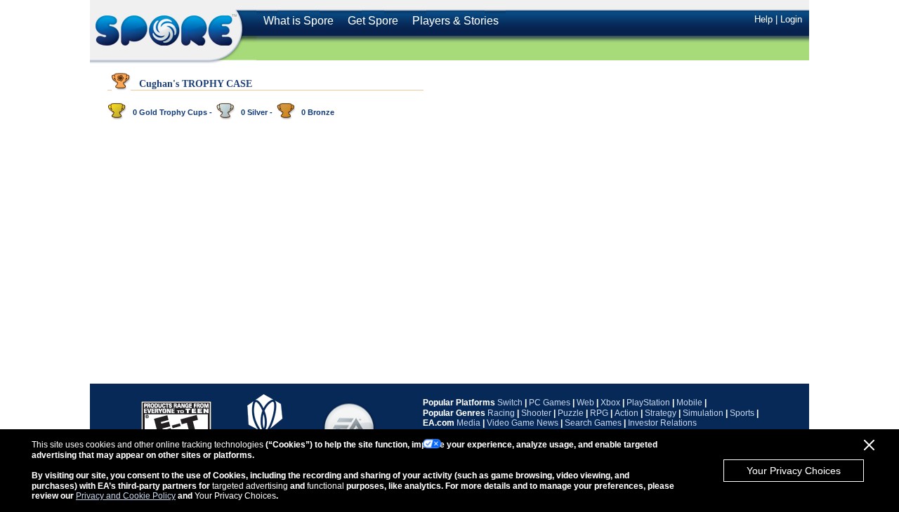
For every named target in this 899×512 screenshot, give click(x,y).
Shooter (536, 413)
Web (585, 402)
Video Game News (522, 423)
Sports (742, 413)
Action (626, 413)
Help (763, 19)
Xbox (610, 402)
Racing (501, 413)
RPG (599, 413)
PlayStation (648, 402)
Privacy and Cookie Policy (126, 496)
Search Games (593, 423)
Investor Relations (662, 423)
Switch (510, 402)
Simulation (703, 413)
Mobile (689, 402)
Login (791, 19)
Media (468, 423)
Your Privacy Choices (794, 470)
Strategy (660, 413)
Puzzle (571, 413)
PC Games (549, 402)
